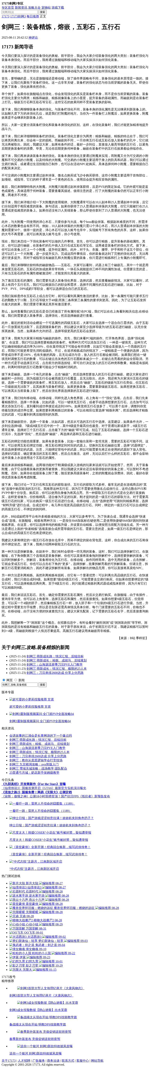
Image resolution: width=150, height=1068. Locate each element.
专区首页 (8, 7)
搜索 (42, 12)
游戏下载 (58, 7)
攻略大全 (34, 7)
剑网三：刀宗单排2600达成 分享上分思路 (55, 672)
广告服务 (38, 1060)
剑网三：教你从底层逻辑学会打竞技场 (35, 760)
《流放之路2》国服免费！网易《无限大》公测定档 (37, 792)
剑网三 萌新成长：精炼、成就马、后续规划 (57, 660)
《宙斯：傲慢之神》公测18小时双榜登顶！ (31, 796)
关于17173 (9, 1060)
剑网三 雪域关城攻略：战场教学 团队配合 (38, 768)
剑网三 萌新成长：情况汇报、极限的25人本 (57, 668)
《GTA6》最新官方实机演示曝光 (63, 788)
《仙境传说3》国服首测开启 (21, 788)
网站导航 (97, 1060)
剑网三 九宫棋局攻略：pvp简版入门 (34, 764)
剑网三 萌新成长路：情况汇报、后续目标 (55, 656)
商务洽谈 (53, 1060)
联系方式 (68, 1060)
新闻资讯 (21, 7)
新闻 (21, 680)
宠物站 (46, 7)
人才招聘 (24, 1060)
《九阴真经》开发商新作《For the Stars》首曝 (34, 784)
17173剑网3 (18, 16)
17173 (5, 16)
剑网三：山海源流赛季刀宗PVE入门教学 (55, 664)
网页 (9, 680)
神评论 (33, 37)
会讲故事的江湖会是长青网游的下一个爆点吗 (40, 735)
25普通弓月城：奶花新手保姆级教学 (34, 772)
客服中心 (82, 1060)
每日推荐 (33, 16)
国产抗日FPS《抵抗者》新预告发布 (85, 796)
